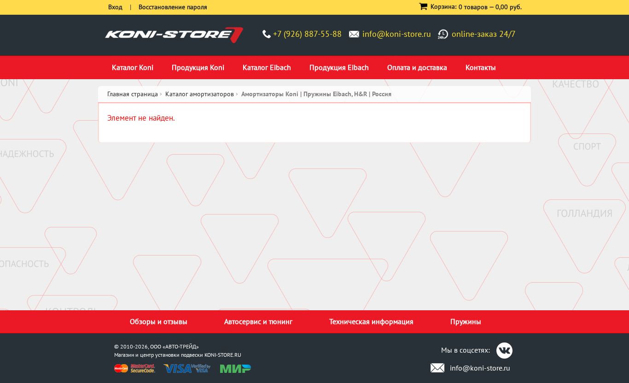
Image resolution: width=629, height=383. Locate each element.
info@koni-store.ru (396, 34)
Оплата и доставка (417, 67)
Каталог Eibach (267, 67)
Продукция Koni (198, 67)
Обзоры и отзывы (158, 321)
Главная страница (132, 94)
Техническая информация (371, 321)
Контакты (481, 67)
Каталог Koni (132, 67)
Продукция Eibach (339, 67)
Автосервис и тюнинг (258, 321)
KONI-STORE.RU (222, 354)
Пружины (465, 321)
